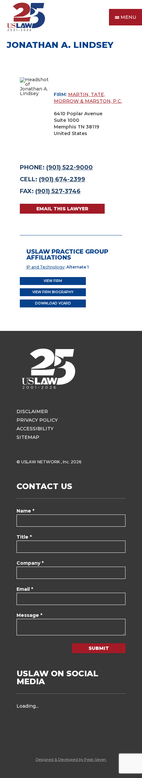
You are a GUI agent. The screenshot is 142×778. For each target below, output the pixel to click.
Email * (25, 589)
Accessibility (35, 429)
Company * (30, 563)
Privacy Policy (37, 420)
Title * (24, 537)
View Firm (53, 281)
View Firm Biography (53, 292)
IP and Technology (45, 267)
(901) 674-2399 (62, 179)
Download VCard (53, 303)
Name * (25, 511)
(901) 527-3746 (58, 191)
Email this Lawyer (62, 209)
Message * (29, 615)
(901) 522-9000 (69, 167)
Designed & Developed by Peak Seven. (71, 759)
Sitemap (28, 437)
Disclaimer (32, 411)
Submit (99, 648)
